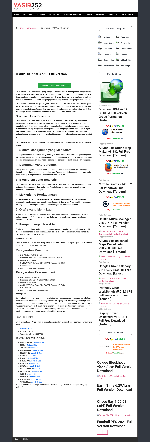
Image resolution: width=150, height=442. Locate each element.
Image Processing (106, 284)
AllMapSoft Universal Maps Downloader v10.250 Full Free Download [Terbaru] (113, 246)
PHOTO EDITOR (127, 14)
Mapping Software (106, 144)
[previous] (99, 432)
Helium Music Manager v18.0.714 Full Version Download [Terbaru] (115, 222)
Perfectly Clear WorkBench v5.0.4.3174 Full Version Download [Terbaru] (115, 293)
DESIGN (89, 14)
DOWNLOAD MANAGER (72, 14)
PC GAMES (41, 14)
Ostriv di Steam (26, 329)
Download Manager (106, 105)
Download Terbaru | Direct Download (54, 86)
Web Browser (104, 180)
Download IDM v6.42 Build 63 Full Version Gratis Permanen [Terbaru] (113, 115)
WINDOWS (100, 14)
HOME (16, 14)
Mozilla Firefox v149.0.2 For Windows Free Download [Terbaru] (115, 187)
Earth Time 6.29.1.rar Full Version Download (114, 387)
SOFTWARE (27, 14)
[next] (105, 432)
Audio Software (105, 215)
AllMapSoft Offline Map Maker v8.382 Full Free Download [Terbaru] (115, 151)
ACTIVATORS (54, 14)
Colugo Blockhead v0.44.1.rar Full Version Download (115, 366)
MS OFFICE (113, 14)
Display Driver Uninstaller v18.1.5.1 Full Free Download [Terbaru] (113, 318)
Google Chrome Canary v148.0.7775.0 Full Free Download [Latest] (115, 269)
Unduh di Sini (38, 342)
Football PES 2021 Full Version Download (115, 424)
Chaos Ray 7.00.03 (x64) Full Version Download (111, 405)
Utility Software (105, 309)
